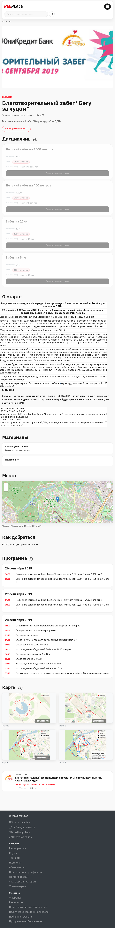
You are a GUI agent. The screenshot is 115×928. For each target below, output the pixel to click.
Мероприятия (17, 848)
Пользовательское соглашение (28, 907)
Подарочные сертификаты (25, 872)
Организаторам (18, 876)
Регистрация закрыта (16, 128)
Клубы (13, 853)
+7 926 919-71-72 (47, 784)
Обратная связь (22, 837)
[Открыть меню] (107, 6)
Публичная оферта (20, 916)
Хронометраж (17, 886)
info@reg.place (21, 832)
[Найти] (52, 14)
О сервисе (15, 897)
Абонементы (17, 867)
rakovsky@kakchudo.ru (26, 784)
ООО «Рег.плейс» (19, 822)
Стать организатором (22, 881)
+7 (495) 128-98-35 (23, 827)
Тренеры (14, 857)
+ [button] (6, 485)
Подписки (15, 862)
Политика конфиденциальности (29, 911)
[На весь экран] (109, 485)
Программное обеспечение (25, 921)
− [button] (6, 489)
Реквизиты (16, 902)
